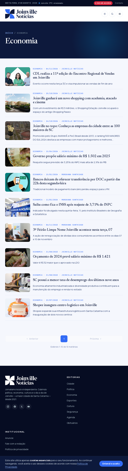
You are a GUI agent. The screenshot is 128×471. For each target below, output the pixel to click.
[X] (22, 406)
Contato (119, 3)
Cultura (70, 406)
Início (9, 33)
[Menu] (120, 14)
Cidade (70, 383)
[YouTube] (28, 406)
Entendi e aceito (111, 463)
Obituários (72, 422)
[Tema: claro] (105, 14)
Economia (72, 394)
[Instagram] (8, 406)
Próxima (94, 338)
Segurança (72, 411)
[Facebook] (15, 406)
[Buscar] (112, 14)
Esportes (71, 400)
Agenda (71, 417)
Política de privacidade (17, 449)
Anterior (33, 338)
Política (70, 389)
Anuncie (9, 438)
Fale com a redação (15, 443)
